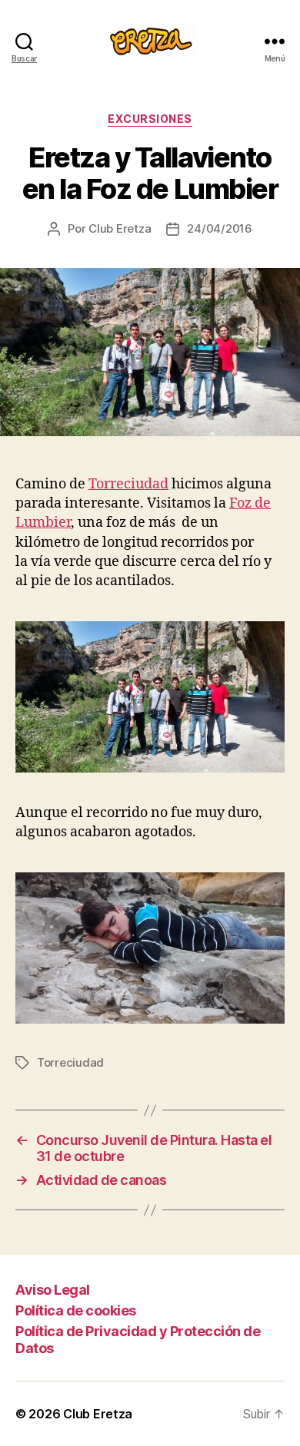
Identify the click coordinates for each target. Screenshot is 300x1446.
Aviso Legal (52, 1290)
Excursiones (150, 118)
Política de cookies (75, 1310)
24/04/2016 (219, 228)
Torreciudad (128, 484)
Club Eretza (119, 228)
